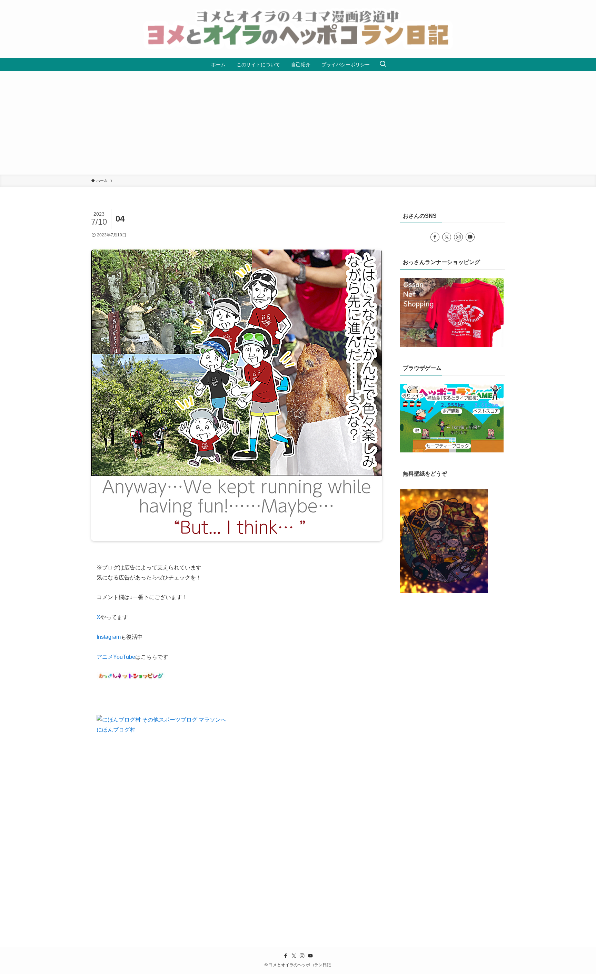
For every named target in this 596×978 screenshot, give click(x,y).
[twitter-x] (446, 237)
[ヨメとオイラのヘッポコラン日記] (298, 29)
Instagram (109, 637)
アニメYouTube (116, 657)
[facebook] (434, 237)
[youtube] (470, 237)
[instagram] (458, 237)
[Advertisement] (298, 123)
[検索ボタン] (382, 64)
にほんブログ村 (116, 730)
